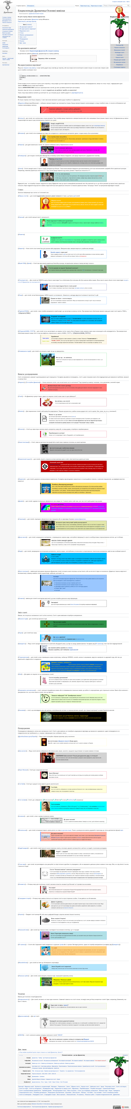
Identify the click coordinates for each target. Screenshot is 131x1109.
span (121, 830)
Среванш (42, 1076)
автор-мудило (97, 873)
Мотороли (97, 835)
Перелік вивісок (63, 1066)
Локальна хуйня (23, 975)
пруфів (99, 241)
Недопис (21, 382)
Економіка (22, 710)
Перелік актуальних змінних (75, 1066)
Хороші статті (119, 57)
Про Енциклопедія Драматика (39, 1106)
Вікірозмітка (55, 1066)
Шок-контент (22, 751)
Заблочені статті (94, 1086)
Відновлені (75, 1088)
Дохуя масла (22, 537)
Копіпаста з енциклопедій (42, 1086)
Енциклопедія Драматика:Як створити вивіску (44, 51)
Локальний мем (23, 930)
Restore (21, 411)
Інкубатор (119, 55)
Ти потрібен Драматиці (33, 382)
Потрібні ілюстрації (96, 1088)
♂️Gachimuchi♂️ (71, 800)
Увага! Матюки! (23, 770)
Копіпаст (21, 118)
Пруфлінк (62, 1071)
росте (63, 239)
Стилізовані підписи (119, 67)
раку (64, 254)
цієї (35, 1016)
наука (57, 637)
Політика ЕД (119, 45)
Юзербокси (119, 64)
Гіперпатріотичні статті (25, 1092)
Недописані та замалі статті (63, 1088)
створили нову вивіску (29, 68)
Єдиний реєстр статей (88, 1066)
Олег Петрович (64, 1082)
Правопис (22, 479)
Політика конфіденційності (24, 1106)
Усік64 (50, 1082)
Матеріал (21, 133)
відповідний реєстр (77, 92)
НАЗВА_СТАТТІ (56, 340)
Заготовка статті (36, 1066)
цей (75, 196)
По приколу (99, 643)
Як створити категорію (64, 1060)
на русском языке (66, 830)
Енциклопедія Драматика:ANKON (85, 1041)
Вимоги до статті (36, 1063)
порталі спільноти (68, 907)
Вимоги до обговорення (47, 1063)
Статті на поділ (23, 1088)
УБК (83, 270)
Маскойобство (23, 962)
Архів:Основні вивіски (68, 152)
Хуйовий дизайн (47, 1090)
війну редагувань (61, 873)
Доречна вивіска (23, 1016)
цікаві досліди (80, 639)
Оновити (21, 598)
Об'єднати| (26, 331)
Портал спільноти (119, 47)
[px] (51, 820)
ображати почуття (63, 741)
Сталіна (102, 835)
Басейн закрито (56, 252)
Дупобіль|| (27, 736)
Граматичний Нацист (109, 1088)
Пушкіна (58, 837)
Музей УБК (22, 263)
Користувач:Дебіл (53, 111)
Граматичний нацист (25, 459)
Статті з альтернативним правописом (30, 1090)
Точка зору (22, 864)
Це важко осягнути (79, 288)
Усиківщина (22, 155)
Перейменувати (84, 1088)
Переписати (61, 1086)
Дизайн (21, 501)
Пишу (20, 295)
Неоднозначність (24, 999)
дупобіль (68, 873)
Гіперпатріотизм (23, 657)
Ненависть (22, 884)
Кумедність (22, 643)
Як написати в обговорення (51, 1060)
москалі (79, 837)
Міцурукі (86, 1039)
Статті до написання (100, 1066)
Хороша (21, 217)
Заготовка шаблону (46, 1066)
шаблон (103, 526)
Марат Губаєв (55, 1082)
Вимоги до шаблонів (59, 1063)
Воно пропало (61, 1094)
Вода (20, 551)
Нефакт (21, 144)
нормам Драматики (80, 519)
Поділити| (23, 311)
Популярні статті (110, 1086)
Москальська (22, 830)
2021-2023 (44, 1073)
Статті (100, 175)
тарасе (65, 1005)
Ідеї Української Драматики (49, 1057)
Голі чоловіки (22, 800)
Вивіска (35, 53)
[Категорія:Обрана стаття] (119, 12)
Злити (20, 168)
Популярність (23, 280)
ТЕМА (68, 320)
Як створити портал (100, 1060)
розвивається (69, 239)
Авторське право (39, 1071)
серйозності (74, 649)
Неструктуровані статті (59, 1090)
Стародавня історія (24, 898)
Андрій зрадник (23, 848)
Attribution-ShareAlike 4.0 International (40, 1104)
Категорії (21, 1086)
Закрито (21, 248)
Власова (53, 837)
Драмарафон (35, 1076)
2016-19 (54, 1073)
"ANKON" (60, 1035)
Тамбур (40, 1057)
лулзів (61, 944)
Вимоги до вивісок (69, 1063)
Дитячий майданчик (48, 1068)
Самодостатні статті (51, 1079)
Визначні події (23, 618)
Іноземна (21, 816)
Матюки (83, 1092)
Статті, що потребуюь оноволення (88, 1090)
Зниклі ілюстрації (24, 442)
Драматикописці (36, 1082)
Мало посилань (23, 571)
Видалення (22, 103)
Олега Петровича (74, 604)
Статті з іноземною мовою (110, 1092)
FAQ (33, 1071)
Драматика (35, 19)
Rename (21, 429)
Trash (20, 396)
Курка (46, 1082)
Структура (22, 519)
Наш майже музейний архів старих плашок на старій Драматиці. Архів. (40, 1052)
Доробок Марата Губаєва (38, 1079)
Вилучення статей (119, 50)
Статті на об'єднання (35, 1088)
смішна (70, 647)
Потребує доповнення (40, 1092)
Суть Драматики (70, 1071)
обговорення (83, 256)
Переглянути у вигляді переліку (27, 21)
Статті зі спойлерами (25, 1094)
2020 (49, 1073)
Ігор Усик (59, 159)
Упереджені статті (38, 1094)
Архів (29, 263)
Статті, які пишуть (121, 1086)
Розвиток (21, 234)
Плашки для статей (119, 60)
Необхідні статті (119, 52)
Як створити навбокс (77, 1060)
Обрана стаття (23, 196)
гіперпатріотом (64, 664)
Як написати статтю (119, 62)
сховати (125, 1055)
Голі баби (21, 784)
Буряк (58, 1079)
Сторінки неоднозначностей (104, 1094)
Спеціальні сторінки (37, 1068)
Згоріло (21, 914)
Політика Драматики (80, 1071)
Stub (20, 674)
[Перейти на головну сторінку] (8, 7)
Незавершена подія (24, 351)
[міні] (119, 1070)
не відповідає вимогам (99, 125)
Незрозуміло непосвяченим (27, 690)
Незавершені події (48, 1088)
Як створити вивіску (89, 1060)
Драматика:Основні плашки (36, 13)
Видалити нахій (29, 1086)
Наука (20, 632)
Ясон (42, 1082)
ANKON (21, 1035)
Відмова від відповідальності (51, 1071)
